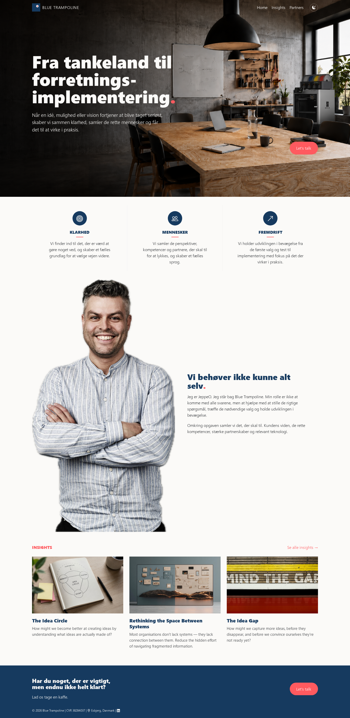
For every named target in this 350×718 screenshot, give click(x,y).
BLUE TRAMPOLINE (60, 7)
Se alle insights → (302, 547)
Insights (278, 7)
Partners (297, 7)
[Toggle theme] (314, 8)
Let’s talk (303, 148)
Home (262, 7)
